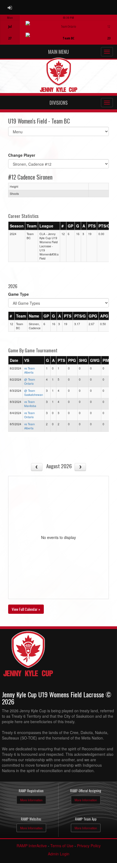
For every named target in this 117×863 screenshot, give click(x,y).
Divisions (59, 102)
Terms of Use (61, 845)
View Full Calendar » (26, 609)
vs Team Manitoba (30, 404)
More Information (31, 800)
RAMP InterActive (32, 845)
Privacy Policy (89, 845)
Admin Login (58, 853)
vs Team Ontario (29, 415)
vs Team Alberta (29, 370)
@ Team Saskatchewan (33, 393)
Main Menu (58, 51)
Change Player (21, 155)
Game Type (18, 294)
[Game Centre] (58, 33)
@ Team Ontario (29, 381)
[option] (58, 29)
